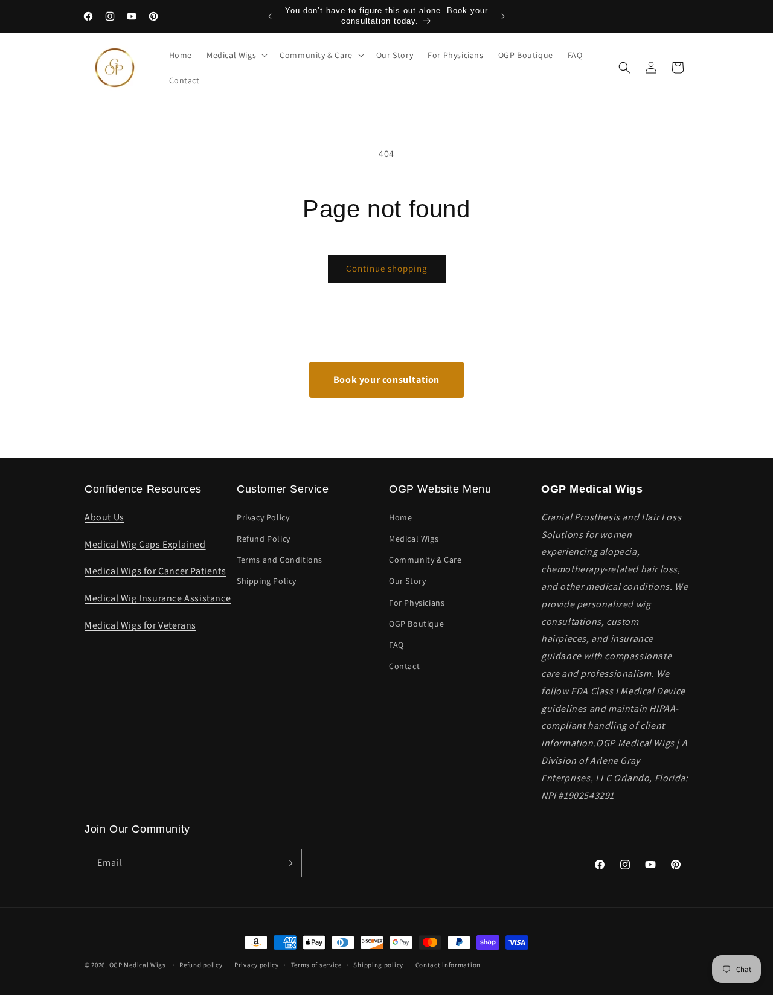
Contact (404, 666)
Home (400, 517)
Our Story (407, 580)
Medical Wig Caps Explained (145, 544)
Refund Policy (263, 538)
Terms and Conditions (279, 559)
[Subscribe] (288, 863)
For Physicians (416, 602)
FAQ (396, 644)
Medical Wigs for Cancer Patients (155, 571)
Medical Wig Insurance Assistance (158, 598)
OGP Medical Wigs (137, 965)
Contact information (448, 965)
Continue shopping (387, 268)
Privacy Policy (263, 517)
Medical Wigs (413, 538)
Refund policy (200, 965)
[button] (235, 55)
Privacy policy (256, 965)
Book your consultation (386, 379)
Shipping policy (378, 965)
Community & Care (425, 559)
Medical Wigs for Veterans (140, 625)
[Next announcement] (503, 16)
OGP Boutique (416, 623)
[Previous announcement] (270, 16)
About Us (104, 517)
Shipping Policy (267, 580)
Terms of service (316, 965)
